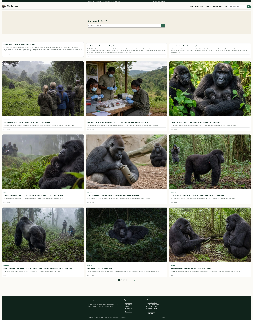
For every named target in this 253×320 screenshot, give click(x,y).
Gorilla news (128, 310)
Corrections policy (152, 308)
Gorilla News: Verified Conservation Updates (19, 44)
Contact (150, 310)
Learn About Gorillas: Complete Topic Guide (186, 46)
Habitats (127, 306)
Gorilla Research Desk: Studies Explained (101, 46)
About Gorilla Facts (152, 303)
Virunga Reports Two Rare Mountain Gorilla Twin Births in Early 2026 (195, 122)
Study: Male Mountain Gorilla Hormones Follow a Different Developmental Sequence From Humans (38, 268)
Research (89, 192)
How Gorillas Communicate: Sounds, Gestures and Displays (191, 268)
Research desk (128, 308)
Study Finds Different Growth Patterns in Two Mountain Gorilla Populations (197, 195)
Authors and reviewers (153, 304)
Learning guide (128, 303)
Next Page (133, 280)
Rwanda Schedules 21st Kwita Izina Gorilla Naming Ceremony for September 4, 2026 (33, 195)
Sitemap (163, 317)
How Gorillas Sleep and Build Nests (99, 268)
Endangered (6, 119)
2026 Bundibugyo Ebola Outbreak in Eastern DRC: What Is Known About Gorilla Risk (117, 122)
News (88, 119)
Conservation (128, 311)
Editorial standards (152, 306)
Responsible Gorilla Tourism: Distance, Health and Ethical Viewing (26, 122)
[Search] (249, 6)
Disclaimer (150, 313)
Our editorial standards (159, 1)
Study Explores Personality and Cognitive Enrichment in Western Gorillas (113, 195)
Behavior (89, 265)
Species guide (128, 304)
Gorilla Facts (12, 5)
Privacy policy (151, 311)
